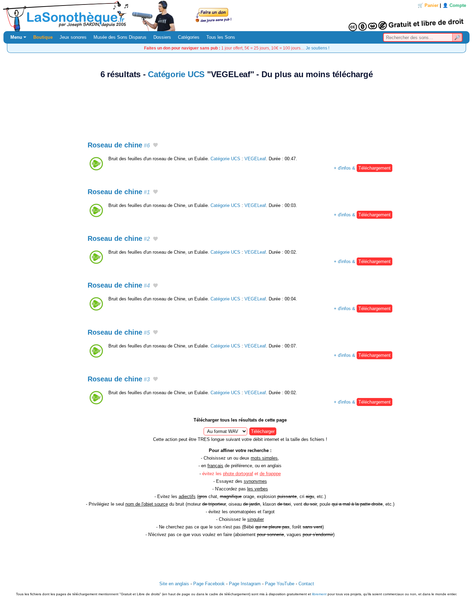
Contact (306, 583)
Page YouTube (279, 583)
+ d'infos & (362, 168)
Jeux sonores (73, 37)
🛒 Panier (428, 5)
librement (319, 594)
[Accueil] (236, 15)
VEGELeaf (255, 158)
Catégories (188, 37)
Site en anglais (174, 583)
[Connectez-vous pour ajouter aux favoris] (155, 145)
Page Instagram (245, 583)
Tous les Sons (220, 37)
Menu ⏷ (18, 37)
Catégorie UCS (176, 74)
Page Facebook (209, 583)
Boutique (43, 37)
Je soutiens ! (317, 48)
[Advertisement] (236, 106)
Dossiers (162, 37)
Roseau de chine (119, 145)
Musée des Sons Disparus (119, 37)
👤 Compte (454, 5)
